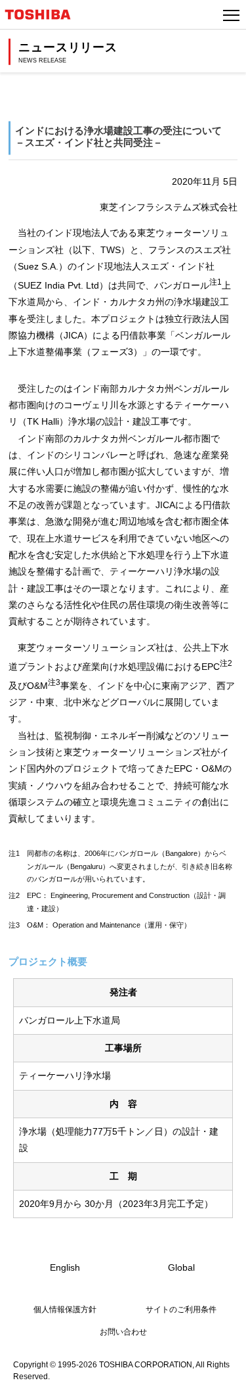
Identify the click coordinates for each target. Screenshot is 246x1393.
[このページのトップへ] (221, 1374)
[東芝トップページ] (43, 14)
